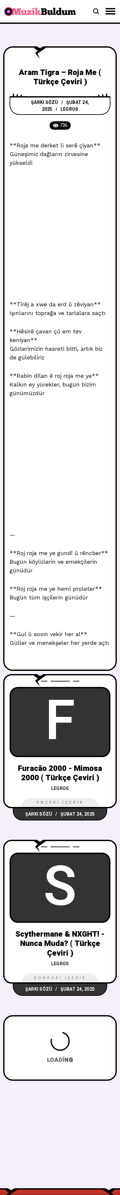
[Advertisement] (60, 237)
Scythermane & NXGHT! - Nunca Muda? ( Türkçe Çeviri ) (60, 944)
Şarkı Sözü (44, 102)
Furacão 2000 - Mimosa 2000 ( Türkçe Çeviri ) (60, 773)
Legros (69, 109)
